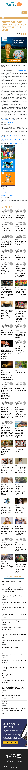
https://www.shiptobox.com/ (7, 119)
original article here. (7, 201)
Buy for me (17, 139)
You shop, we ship (6, 139)
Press (8, 760)
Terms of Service (9, 761)
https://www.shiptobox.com (7, 195)
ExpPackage (4, 136)
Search (24, 12)
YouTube (20, 143)
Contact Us (10, 122)
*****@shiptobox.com (6, 192)
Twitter (15, 143)
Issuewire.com (22, 70)
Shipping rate (6, 140)
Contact (19, 760)
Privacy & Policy (18, 761)
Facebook (11, 143)
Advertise (13, 760)
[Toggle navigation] (3, 18)
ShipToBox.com (11, 135)
